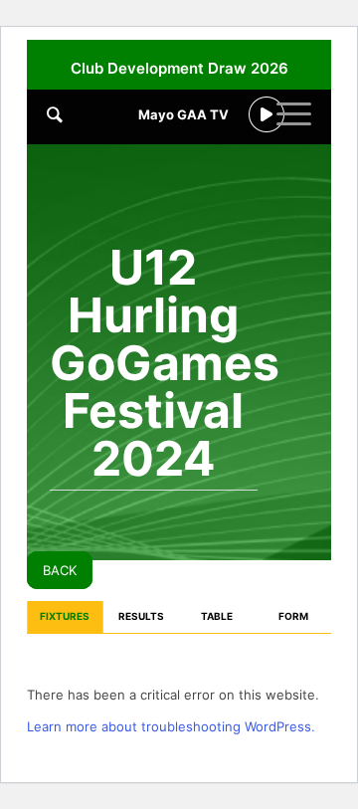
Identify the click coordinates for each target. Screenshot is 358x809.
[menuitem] (183, 144)
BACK (60, 570)
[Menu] (294, 129)
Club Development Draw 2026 (179, 68)
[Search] (55, 114)
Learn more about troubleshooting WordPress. (171, 726)
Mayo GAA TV (183, 114)
